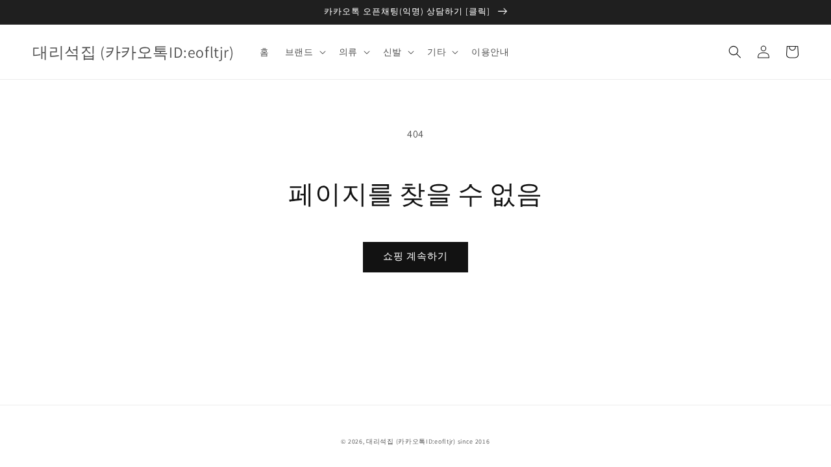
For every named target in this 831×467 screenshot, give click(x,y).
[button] (735, 52)
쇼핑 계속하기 (415, 256)
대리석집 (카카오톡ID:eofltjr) (411, 441)
